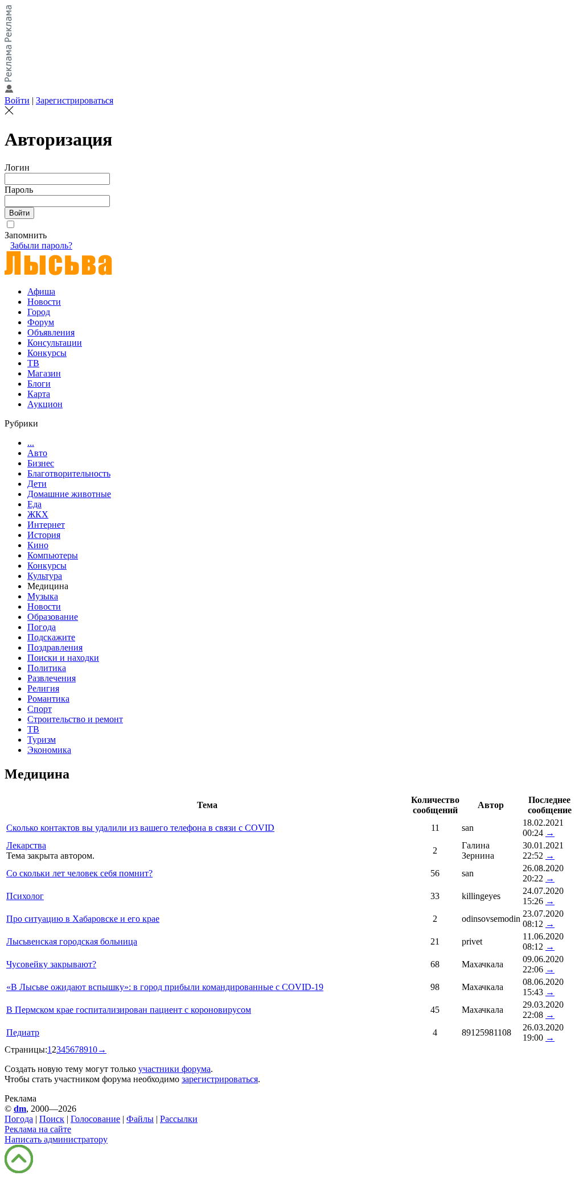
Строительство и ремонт (75, 719)
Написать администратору (56, 1139)
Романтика (48, 698)
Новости (44, 302)
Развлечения (51, 678)
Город (38, 312)
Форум (40, 322)
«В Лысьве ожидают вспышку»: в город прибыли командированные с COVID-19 (164, 987)
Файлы (140, 1119)
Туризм (41, 739)
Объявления (51, 332)
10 (92, 1049)
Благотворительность (68, 473)
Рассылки (179, 1119)
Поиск (51, 1119)
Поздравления (55, 647)
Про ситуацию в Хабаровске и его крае (82, 919)
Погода (41, 627)
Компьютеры (52, 555)
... (30, 443)
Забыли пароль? (41, 245)
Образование (52, 617)
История (43, 535)
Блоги (39, 383)
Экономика (49, 750)
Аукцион (45, 404)
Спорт (39, 709)
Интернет (46, 524)
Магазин (44, 373)
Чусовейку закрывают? (51, 964)
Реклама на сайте (38, 1129)
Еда (34, 504)
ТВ (33, 363)
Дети (37, 483)
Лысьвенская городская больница (71, 941)
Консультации (54, 342)
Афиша (41, 291)
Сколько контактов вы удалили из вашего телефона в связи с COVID (140, 828)
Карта (38, 394)
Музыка (42, 596)
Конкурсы (47, 353)
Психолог (25, 896)
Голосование (95, 1119)
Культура (44, 576)
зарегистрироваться (220, 1079)
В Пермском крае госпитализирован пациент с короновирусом (128, 1010)
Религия (43, 688)
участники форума (174, 1069)
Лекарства (26, 845)
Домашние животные (69, 494)
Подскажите (51, 637)
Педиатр (22, 1032)
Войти (17, 100)
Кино (37, 545)
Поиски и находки (63, 658)
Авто (37, 453)
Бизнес (40, 463)
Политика (46, 668)
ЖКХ (37, 514)
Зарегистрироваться (74, 100)
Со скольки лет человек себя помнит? (79, 873)
